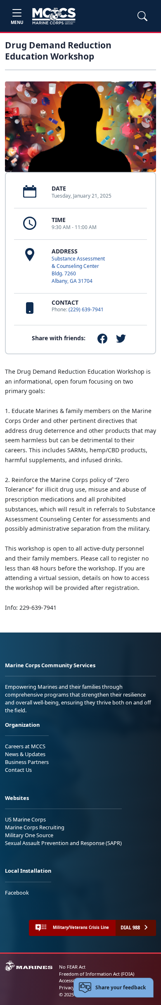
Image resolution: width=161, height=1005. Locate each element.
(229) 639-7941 (86, 309)
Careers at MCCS (25, 746)
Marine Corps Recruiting (34, 827)
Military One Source (29, 835)
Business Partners (27, 762)
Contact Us (18, 769)
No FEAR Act (72, 967)
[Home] (54, 16)
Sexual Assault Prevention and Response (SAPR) (63, 843)
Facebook (17, 892)
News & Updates (25, 754)
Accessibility (72, 980)
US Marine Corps (25, 819)
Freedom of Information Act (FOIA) (96, 974)
